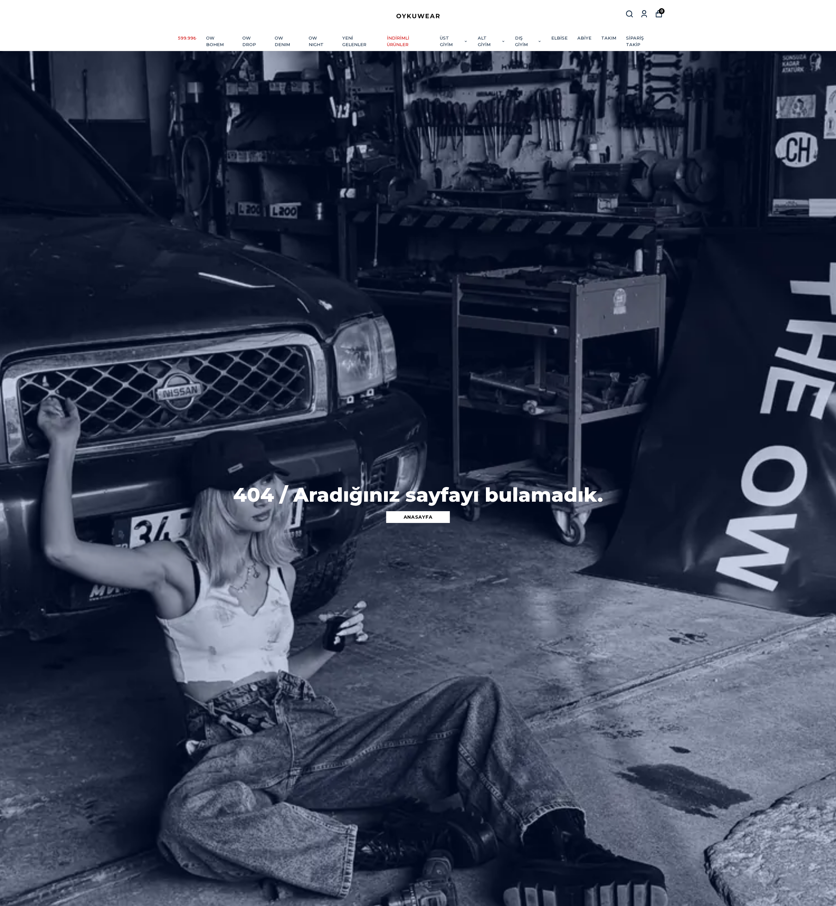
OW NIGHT (316, 41)
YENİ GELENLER (354, 41)
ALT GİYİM (484, 41)
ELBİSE (559, 38)
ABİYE (584, 38)
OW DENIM (282, 41)
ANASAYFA (418, 517)
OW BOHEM (215, 41)
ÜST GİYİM (446, 41)
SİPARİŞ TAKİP (635, 41)
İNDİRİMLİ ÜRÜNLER (398, 41)
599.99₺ (187, 38)
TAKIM (608, 38)
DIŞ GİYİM (521, 41)
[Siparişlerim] (644, 14)
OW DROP (249, 41)
